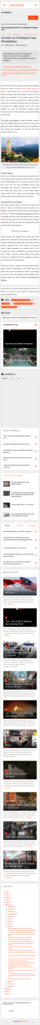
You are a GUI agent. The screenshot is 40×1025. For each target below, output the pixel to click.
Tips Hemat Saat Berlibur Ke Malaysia (16, 67)
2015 (7, 904)
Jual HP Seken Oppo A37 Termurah (22, 504)
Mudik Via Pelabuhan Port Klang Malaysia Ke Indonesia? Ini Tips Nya (18, 653)
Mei (9, 924)
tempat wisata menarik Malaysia (14, 34)
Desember (11, 906)
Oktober (10, 911)
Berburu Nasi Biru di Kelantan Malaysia (19, 979)
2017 (7, 899)
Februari (10, 984)
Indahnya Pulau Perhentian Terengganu (19, 939)
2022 (7, 892)
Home (2, 34)
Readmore (11, 604)
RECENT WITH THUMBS (13, 476)
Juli (9, 919)
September (11, 914)
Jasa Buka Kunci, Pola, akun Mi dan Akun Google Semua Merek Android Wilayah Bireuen (22, 494)
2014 (7, 989)
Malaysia (6, 214)
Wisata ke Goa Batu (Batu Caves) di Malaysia (20, 950)
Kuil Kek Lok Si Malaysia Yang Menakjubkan (20, 941)
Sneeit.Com (23, 1021)
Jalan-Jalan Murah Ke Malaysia (30, 34)
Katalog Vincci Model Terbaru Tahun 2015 (20, 937)
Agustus (10, 916)
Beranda (11, 1011)
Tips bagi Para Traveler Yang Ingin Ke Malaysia (21, 959)
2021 (7, 895)
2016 (7, 902)
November (11, 909)
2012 (7, 993)
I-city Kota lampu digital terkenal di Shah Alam (21, 973)
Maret (10, 981)
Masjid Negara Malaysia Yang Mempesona (20, 928)
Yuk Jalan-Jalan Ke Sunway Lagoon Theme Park (20, 70)
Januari (10, 986)
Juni (9, 921)
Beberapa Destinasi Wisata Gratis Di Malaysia (21, 963)
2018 (7, 897)
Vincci (8, 745)
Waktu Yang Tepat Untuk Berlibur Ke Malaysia (21, 932)
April (9, 926)
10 (6, 859)
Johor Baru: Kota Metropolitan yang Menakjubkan (22, 930)
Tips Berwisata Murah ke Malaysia (17, 961)
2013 (7, 991)
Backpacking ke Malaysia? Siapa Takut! (19, 965)
